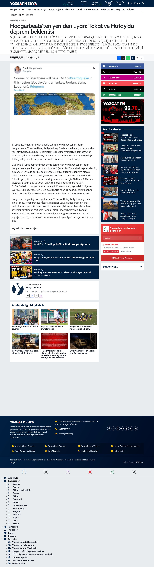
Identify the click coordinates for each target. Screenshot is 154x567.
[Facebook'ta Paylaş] (119, 58)
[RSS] (136, 428)
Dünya (51, 9)
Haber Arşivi (119, 451)
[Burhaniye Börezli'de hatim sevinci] (25, 316)
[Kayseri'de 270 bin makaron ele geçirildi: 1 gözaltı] (25, 341)
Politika (130, 9)
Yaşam (29, 14)
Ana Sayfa (13, 477)
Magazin (120, 9)
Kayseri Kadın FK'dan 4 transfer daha (52, 327)
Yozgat (13, 9)
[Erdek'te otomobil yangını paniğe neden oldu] (83, 341)
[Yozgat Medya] (18, 289)
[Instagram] (41, 296)
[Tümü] (141, 266)
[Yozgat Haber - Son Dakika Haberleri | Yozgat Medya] (23, 3)
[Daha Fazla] (133, 58)
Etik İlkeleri (69, 460)
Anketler (13, 529)
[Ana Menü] (143, 12)
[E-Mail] (28, 296)
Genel (79, 9)
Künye (92, 460)
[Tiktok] (127, 428)
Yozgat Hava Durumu (57, 446)
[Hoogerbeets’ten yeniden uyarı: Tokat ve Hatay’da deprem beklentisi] (54, 89)
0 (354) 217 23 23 (112, 251)
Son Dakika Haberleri (89, 451)
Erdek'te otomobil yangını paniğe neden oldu (82, 351)
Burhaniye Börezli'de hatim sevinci (25, 327)
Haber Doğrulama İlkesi (36, 460)
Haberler (14, 20)
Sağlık (14, 14)
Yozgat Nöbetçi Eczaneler (25, 446)
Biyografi (13, 526)
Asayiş (22, 9)
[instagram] (68, 472)
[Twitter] (36, 296)
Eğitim (59, 9)
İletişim (13, 462)
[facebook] (24, 472)
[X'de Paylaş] (123, 58)
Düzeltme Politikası (55, 460)
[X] (114, 428)
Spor (21, 14)
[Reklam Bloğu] (122, 111)
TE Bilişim (140, 462)
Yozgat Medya (34, 287)
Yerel (23, 20)
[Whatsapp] (131, 428)
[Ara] (143, 3)
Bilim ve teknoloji (37, 9)
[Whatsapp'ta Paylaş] (128, 58)
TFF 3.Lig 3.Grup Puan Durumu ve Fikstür (32, 554)
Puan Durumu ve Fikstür (25, 451)
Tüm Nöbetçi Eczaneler (123, 258)
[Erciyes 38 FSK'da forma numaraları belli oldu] (83, 316)
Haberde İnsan (91, 9)
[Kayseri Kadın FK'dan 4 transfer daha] (54, 316)
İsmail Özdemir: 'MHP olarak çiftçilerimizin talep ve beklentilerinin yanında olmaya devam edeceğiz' (53, 354)
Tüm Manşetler (54, 451)
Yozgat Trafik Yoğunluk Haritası (126, 446)
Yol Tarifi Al (127, 251)
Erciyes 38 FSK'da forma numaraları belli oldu (81, 327)
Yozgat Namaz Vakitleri (90, 446)
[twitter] (46, 472)
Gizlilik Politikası (82, 460)
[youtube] (90, 472)
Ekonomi (69, 9)
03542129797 (65, 429)
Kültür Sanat (107, 9)
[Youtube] (122, 428)
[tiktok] (134, 472)
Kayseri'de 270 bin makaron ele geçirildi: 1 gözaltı (25, 351)
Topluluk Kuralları (17, 460)
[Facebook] (32, 296)
